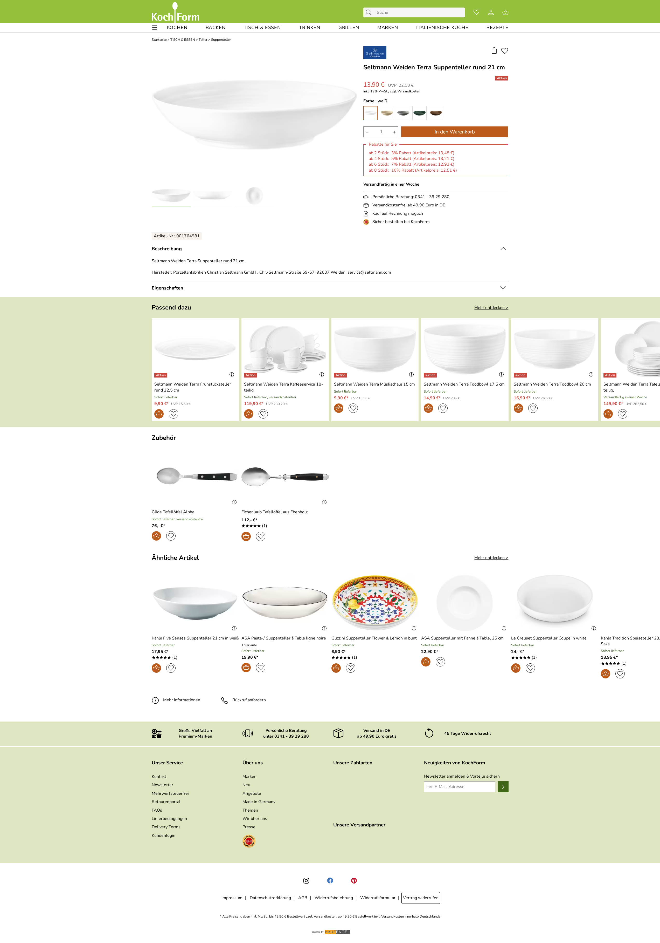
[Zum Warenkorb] (505, 12)
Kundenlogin (163, 835)
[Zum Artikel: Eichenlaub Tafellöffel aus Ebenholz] (285, 477)
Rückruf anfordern (249, 700)
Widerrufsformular (377, 898)
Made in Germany (258, 802)
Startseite (159, 40)
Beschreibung (167, 249)
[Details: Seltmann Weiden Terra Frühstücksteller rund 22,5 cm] (161, 375)
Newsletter (162, 785)
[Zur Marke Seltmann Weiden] (374, 52)
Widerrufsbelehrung (334, 898)
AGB (302, 898)
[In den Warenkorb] (159, 414)
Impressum (231, 898)
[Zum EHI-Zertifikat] (367, 222)
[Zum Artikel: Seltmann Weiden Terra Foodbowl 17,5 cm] (465, 349)
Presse (248, 827)
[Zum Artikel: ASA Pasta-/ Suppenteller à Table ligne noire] (285, 603)
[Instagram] (306, 880)
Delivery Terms (166, 827)
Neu (246, 785)
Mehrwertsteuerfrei (170, 793)
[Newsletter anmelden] (503, 786)
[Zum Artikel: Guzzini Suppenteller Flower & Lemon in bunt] (375, 603)
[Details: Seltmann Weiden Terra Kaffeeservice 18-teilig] (251, 375)
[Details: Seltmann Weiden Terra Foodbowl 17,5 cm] (431, 375)
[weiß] (370, 113)
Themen (250, 810)
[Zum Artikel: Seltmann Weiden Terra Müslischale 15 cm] (375, 349)
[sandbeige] (387, 113)
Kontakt (159, 776)
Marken (249, 776)
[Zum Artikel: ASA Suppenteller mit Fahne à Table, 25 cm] (465, 603)
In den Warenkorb (455, 132)
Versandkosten (409, 91)
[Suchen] (370, 12)
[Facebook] (330, 880)
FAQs (157, 810)
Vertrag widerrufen (421, 898)
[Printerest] (354, 880)
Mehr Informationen (181, 700)
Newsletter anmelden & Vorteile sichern (462, 776)
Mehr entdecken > (491, 308)
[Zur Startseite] (175, 12)
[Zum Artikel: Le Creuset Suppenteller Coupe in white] (555, 603)
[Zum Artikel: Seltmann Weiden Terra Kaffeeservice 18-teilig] (285, 349)
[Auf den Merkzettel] (505, 50)
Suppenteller (221, 40)
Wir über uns (254, 818)
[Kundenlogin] (491, 12)
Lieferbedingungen (169, 818)
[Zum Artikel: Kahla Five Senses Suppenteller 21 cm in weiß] (195, 603)
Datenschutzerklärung (270, 898)
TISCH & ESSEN (182, 40)
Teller (203, 40)
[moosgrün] (419, 113)
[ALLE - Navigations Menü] (155, 27)
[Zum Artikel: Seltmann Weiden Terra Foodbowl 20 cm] (555, 349)
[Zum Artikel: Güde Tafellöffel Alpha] (195, 477)
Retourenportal (166, 802)
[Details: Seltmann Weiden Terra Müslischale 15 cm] (341, 375)
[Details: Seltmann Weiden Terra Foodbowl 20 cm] (521, 375)
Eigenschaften (167, 288)
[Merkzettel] (476, 12)
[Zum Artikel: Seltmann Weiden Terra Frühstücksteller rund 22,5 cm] (195, 349)
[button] (494, 50)
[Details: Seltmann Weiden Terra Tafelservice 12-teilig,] (610, 375)
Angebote (251, 793)
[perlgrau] (403, 113)
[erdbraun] (436, 113)
